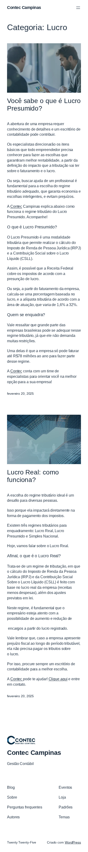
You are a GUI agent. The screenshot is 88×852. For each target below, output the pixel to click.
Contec (16, 206)
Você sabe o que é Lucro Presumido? (44, 104)
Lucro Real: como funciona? (33, 476)
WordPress (73, 842)
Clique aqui (58, 679)
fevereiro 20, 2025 (20, 393)
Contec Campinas (24, 7)
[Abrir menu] (78, 8)
